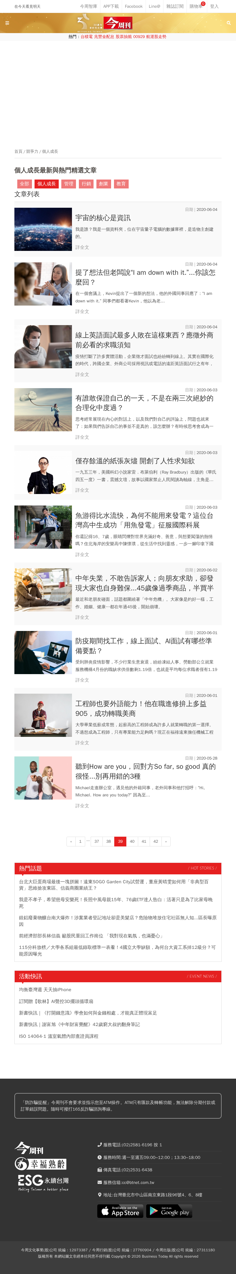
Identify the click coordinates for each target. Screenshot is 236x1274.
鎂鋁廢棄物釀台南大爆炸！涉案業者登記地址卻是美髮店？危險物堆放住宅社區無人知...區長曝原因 (118, 921)
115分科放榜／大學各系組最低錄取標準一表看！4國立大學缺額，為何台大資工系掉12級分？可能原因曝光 (117, 951)
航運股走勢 (156, 36)
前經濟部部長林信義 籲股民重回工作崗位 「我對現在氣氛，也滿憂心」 (92, 936)
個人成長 (50, 152)
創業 (103, 184)
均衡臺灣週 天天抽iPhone (45, 990)
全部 (24, 184)
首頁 (18, 152)
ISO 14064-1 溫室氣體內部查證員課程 (58, 1036)
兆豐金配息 (104, 36)
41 (144, 841)
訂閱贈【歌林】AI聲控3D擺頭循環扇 (56, 1001)
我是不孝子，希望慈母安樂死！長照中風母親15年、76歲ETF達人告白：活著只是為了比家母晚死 (116, 903)
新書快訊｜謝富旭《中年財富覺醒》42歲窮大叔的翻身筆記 (79, 1024)
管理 (68, 184)
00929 (139, 36)
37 (96, 841)
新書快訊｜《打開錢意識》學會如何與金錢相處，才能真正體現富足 (88, 1013)
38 (108, 841)
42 (155, 841)
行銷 (86, 184)
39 (120, 841)
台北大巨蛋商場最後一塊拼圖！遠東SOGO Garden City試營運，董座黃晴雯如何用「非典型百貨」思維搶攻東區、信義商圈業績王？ (114, 885)
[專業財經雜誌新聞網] (118, 23)
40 (132, 841)
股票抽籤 (124, 36)
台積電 (87, 36)
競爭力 (32, 152)
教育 (121, 184)
